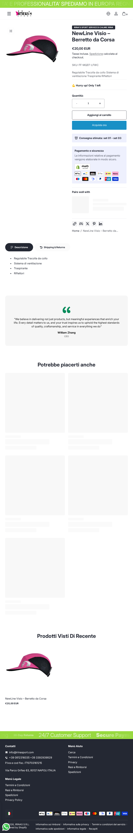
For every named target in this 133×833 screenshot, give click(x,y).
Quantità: (78, 95)
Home (75, 230)
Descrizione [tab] (21, 247)
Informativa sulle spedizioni (50, 828)
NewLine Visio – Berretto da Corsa (25, 698)
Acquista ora (99, 125)
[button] (108, 13)
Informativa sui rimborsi (48, 824)
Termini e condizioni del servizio (108, 824)
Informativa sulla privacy (76, 824)
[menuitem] (98, 752)
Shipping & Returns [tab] (54, 247)
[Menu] (9, 14)
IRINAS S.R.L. (22, 824)
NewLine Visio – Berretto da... (100, 230)
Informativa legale (76, 828)
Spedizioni (74, 772)
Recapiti (93, 828)
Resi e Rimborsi (77, 767)
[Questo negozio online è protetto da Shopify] (99, 167)
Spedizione (96, 53)
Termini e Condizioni (80, 757)
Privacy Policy (13, 799)
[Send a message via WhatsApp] (6, 826)
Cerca (71, 752)
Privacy (72, 762)
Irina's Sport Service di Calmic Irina (93, 27)
